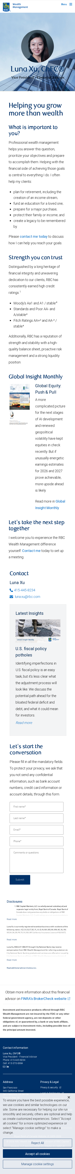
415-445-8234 (24, 590)
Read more (24, 722)
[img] (37, 52)
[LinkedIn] (8, 1066)
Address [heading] (8, 1082)
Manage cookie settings (37, 1164)
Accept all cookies (37, 1154)
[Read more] (12, 919)
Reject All (37, 1143)
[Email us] (4, 1066)
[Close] (69, 1097)
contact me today (34, 236)
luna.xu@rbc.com (27, 596)
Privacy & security (49, 1087)
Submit (20, 879)
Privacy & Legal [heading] (49, 1082)
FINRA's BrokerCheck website (44, 998)
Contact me (31, 550)
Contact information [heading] (15, 1047)
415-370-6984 (15, 1063)
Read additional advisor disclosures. (22, 968)
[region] (37, 1133)
